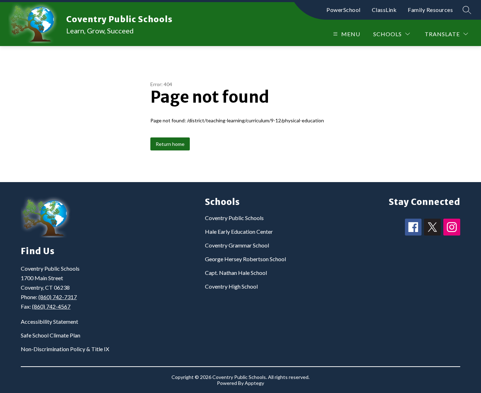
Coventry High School (231, 286)
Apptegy (254, 383)
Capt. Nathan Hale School (236, 272)
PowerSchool (343, 9)
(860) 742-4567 (51, 306)
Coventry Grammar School (237, 245)
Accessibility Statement (49, 321)
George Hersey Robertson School (245, 259)
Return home (170, 144)
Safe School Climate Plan (50, 335)
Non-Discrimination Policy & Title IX (65, 349)
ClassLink (384, 9)
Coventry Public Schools (234, 217)
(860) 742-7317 (57, 297)
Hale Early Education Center (239, 231)
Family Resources (430, 9)
